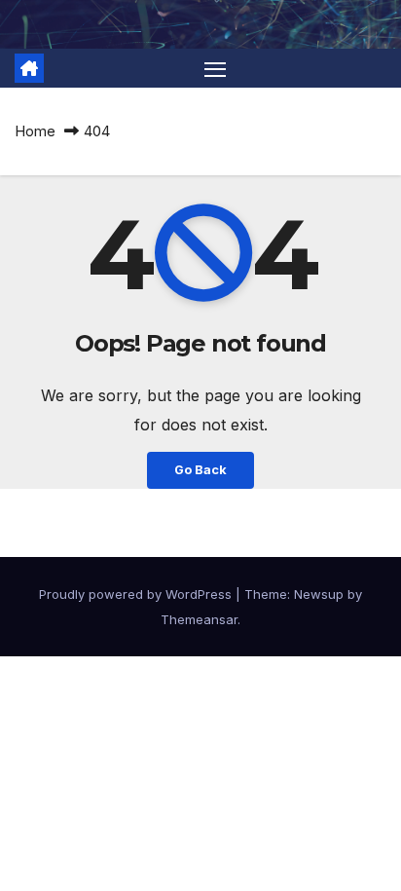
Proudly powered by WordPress (137, 594)
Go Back (200, 470)
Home (35, 131)
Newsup (319, 594)
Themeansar (199, 619)
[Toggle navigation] (215, 68)
